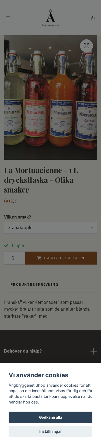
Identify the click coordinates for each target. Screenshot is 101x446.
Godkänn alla (50, 417)
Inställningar (50, 431)
